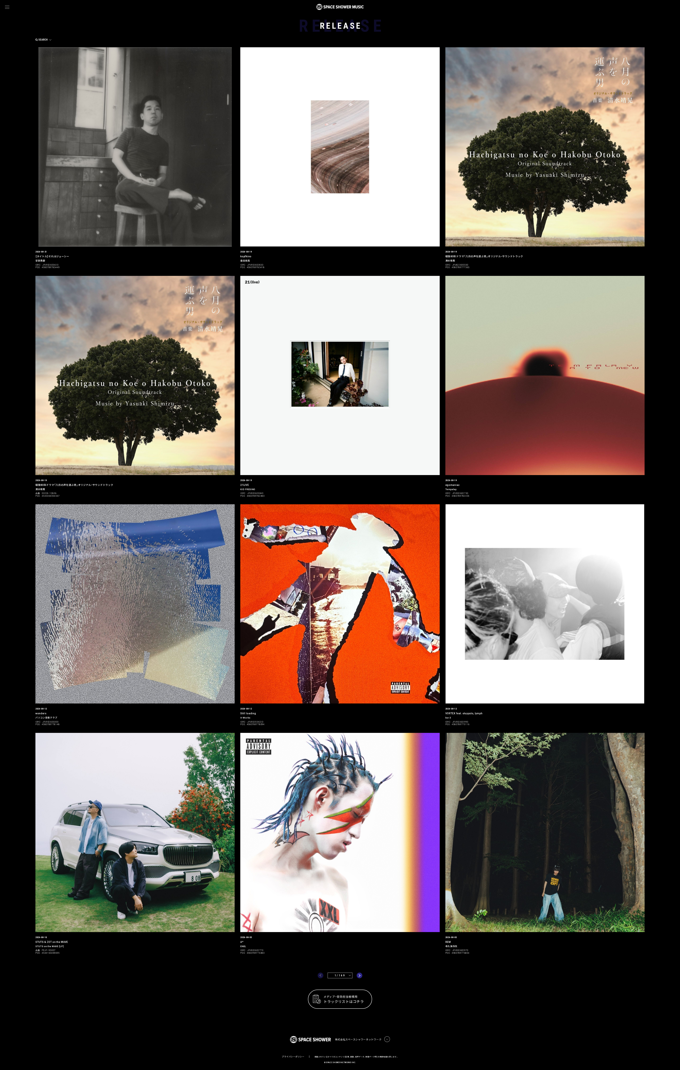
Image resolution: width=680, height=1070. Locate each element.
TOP (673, 1061)
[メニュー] (7, 7)
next (359, 975)
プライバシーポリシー (293, 1056)
